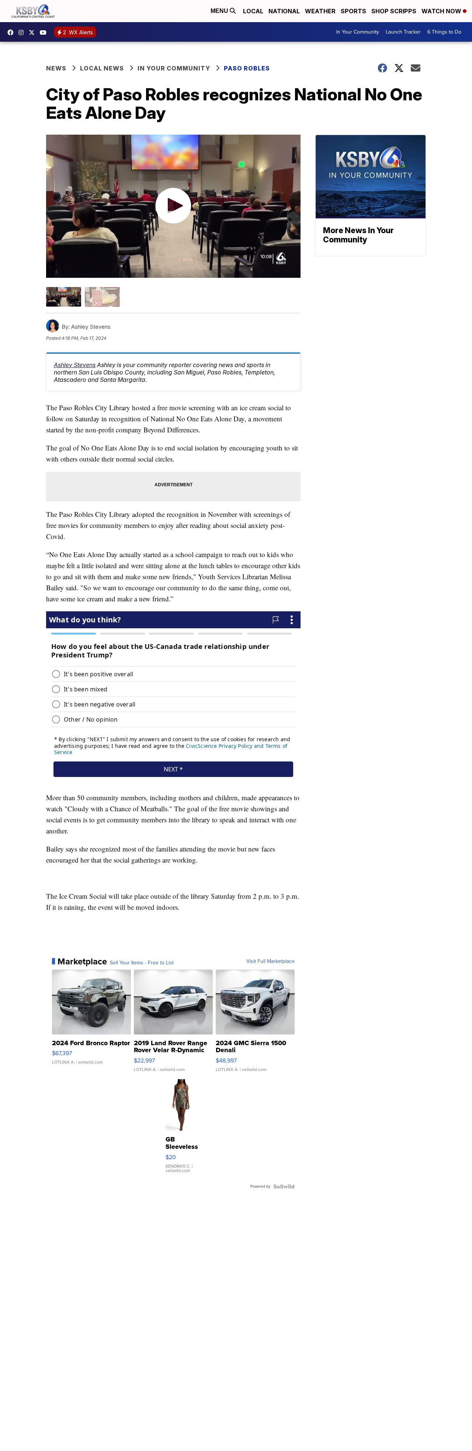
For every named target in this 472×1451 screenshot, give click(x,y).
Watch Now (442, 11)
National (284, 11)
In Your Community (357, 32)
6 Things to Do (444, 32)
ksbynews (12, 32)
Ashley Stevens (75, 365)
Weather (320, 11)
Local (253, 11)
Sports (353, 11)
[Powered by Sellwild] (284, 1186)
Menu (220, 11)
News (56, 68)
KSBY (33, 32)
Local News (102, 68)
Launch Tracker (403, 32)
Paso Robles (247, 68)
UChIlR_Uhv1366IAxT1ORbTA (45, 32)
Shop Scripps (393, 11)
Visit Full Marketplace (270, 961)
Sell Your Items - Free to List (142, 962)
